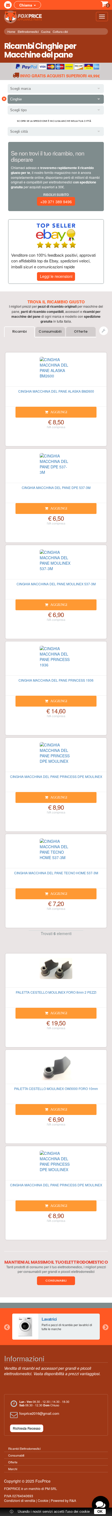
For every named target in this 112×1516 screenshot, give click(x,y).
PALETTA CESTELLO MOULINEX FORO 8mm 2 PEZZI (56, 992)
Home (11, 31)
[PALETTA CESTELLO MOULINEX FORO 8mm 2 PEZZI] (56, 973)
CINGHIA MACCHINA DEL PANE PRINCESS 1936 (56, 680)
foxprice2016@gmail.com (39, 1413)
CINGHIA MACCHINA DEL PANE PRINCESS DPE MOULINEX (56, 776)
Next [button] (105, 1326)
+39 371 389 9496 (56, 201)
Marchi (12, 1469)
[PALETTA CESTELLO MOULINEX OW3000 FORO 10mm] (56, 1069)
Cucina (45, 31)
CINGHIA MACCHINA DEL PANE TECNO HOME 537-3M (56, 872)
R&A (72, 1500)
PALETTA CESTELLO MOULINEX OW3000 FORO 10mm (56, 1088)
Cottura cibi (60, 31)
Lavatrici (49, 1319)
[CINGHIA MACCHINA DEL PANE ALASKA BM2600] (56, 372)
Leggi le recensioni (56, 276)
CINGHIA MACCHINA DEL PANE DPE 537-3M (56, 487)
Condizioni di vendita (19, 1500)
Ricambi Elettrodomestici (24, 1448)
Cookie (43, 1500)
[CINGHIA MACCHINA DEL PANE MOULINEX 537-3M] (56, 564)
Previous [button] (7, 1326)
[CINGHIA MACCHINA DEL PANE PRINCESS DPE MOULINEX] (56, 757)
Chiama (26, 5)
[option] (56, 1327)
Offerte (81, 331)
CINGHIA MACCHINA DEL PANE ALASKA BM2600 (56, 391)
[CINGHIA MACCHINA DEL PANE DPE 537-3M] (56, 468)
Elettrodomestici (28, 31)
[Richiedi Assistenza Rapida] (103, 330)
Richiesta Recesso (27, 1428)
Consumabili (50, 331)
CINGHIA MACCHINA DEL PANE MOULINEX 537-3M (56, 583)
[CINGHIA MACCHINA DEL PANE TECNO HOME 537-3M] (56, 853)
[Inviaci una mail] (8, 5)
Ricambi (19, 331)
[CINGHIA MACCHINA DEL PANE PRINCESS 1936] (56, 661)
